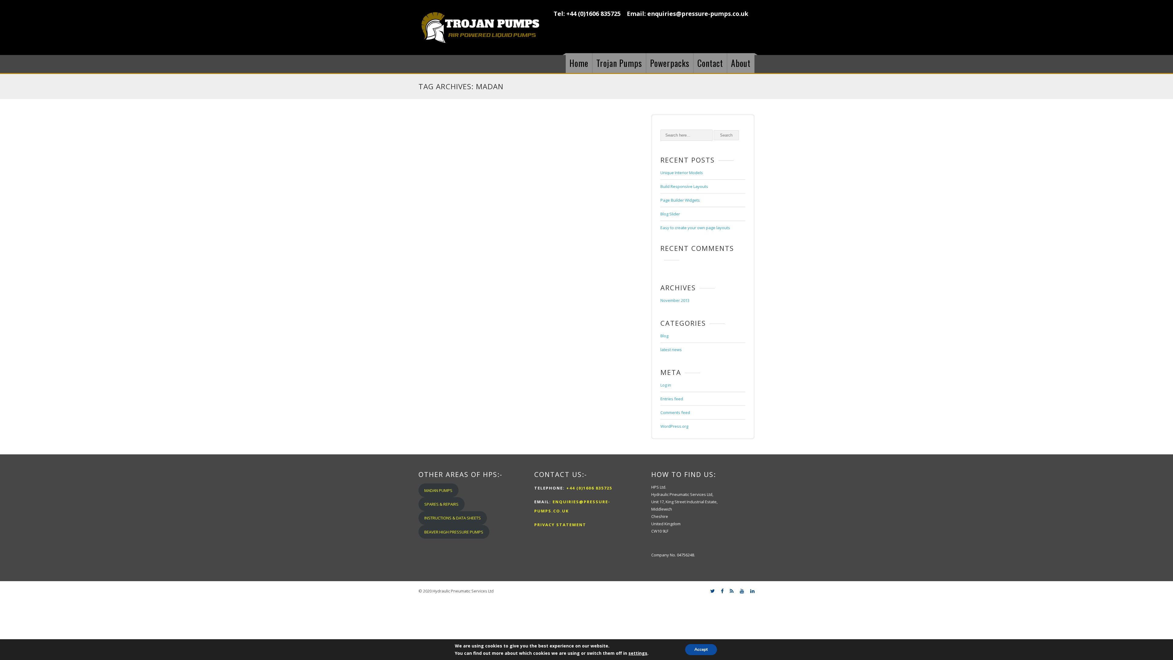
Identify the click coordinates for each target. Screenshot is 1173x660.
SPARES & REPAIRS (441, 504)
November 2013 (674, 300)
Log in (665, 385)
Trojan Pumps (619, 63)
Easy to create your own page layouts (695, 227)
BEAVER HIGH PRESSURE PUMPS (453, 532)
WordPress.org (674, 426)
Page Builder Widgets (680, 200)
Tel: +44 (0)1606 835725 (587, 13)
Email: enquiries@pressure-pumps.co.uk (687, 13)
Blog (664, 336)
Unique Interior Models (681, 172)
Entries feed (671, 399)
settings (637, 653)
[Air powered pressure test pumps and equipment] (480, 27)
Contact (710, 63)
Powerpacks (669, 63)
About (741, 63)
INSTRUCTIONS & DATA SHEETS (452, 518)
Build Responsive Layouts (684, 186)
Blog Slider (670, 214)
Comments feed (675, 412)
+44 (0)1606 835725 (588, 488)
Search (726, 135)
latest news (671, 349)
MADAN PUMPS (438, 490)
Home (578, 63)
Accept (701, 649)
